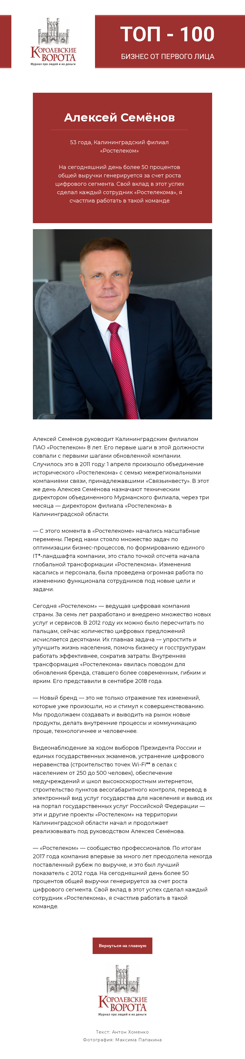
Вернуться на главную (122, 945)
